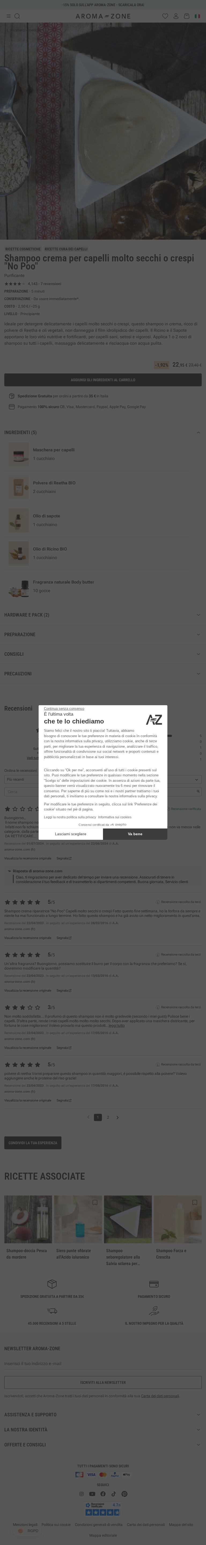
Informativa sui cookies (114, 817)
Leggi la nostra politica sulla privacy (70, 817)
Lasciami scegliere (70, 834)
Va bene (135, 834)
